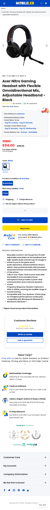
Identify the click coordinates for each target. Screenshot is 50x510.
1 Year (5, 193)
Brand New (7, 183)
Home (3, 8)
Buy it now (25, 228)
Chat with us (7, 358)
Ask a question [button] (25, 340)
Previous (3, 45)
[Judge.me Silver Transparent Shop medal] (25, 435)
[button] (7, 103)
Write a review (25, 334)
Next (46, 45)
